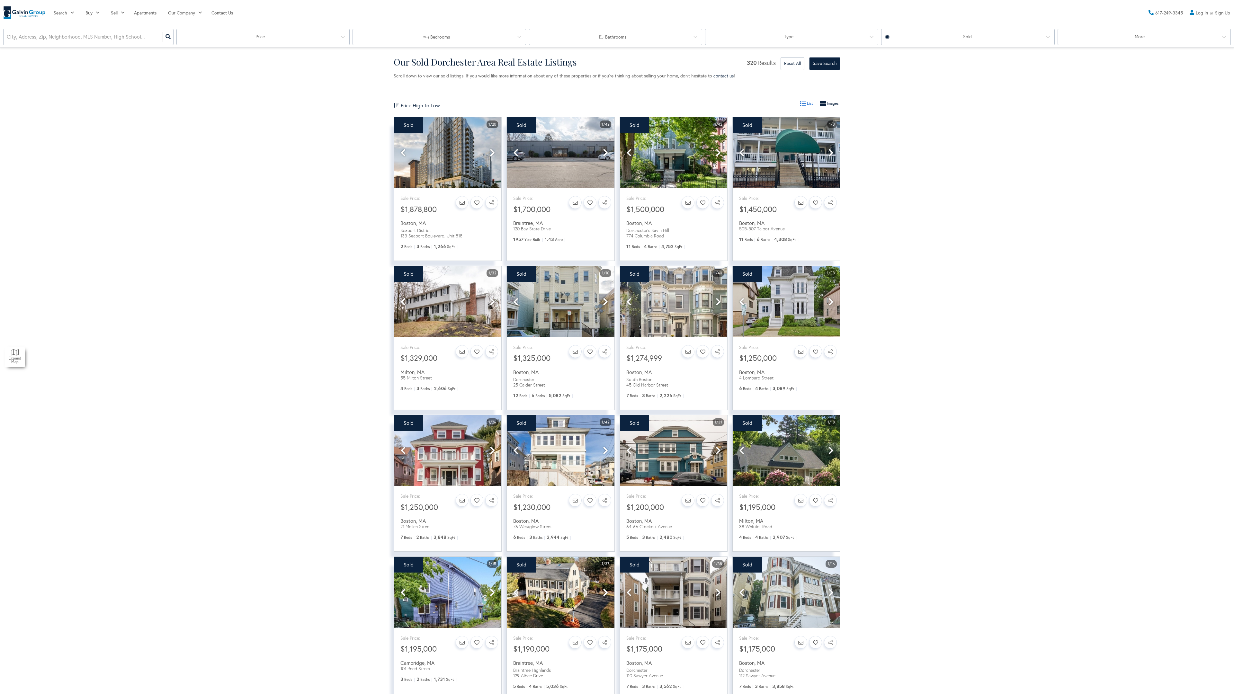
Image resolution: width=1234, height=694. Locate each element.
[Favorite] (476, 202)
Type (788, 37)
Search (60, 13)
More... (1141, 37)
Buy (89, 13)
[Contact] (462, 202)
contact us (723, 76)
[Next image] (492, 153)
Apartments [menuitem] (145, 13)
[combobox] (7, 37)
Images (832, 104)
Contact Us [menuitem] (222, 13)
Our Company (181, 13)
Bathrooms (615, 37)
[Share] (491, 202)
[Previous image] (403, 153)
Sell (114, 13)
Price (260, 37)
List (809, 104)
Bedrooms (440, 37)
